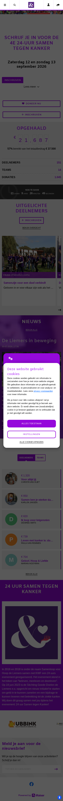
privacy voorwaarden (43, 391)
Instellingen (31, 434)
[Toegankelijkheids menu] (59, 797)
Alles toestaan (31, 423)
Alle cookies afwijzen (31, 442)
